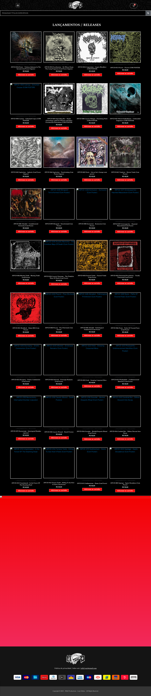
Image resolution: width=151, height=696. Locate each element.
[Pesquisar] (148, 13)
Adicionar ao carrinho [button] (26, 75)
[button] (18, 5)
